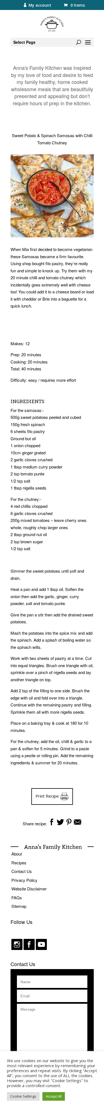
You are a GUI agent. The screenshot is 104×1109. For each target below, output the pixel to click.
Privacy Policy (24, 880)
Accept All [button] (54, 1096)
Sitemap (18, 906)
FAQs (16, 897)
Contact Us (21, 871)
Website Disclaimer (29, 889)
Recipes (18, 862)
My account (40, 5)
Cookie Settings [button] (23, 1096)
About (16, 854)
